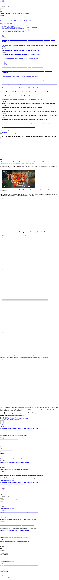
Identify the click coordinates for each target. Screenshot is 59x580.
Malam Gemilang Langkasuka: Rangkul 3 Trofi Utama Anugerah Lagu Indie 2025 (14, 31)
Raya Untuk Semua (11, 416)
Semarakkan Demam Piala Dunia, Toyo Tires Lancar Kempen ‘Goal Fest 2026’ (20, 76)
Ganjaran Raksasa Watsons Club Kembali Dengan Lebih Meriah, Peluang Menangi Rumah (14, 13)
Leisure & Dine (4, 61)
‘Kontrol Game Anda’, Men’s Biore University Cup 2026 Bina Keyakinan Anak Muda (22, 50)
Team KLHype (2, 424)
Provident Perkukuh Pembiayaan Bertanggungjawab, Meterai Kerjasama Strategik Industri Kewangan (16, 30)
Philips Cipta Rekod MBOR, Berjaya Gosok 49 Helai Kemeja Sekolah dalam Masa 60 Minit (14, 462)
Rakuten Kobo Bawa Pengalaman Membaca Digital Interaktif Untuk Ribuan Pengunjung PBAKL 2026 (26, 80)
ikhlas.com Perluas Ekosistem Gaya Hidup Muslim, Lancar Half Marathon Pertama (22, 107)
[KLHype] (3, 132)
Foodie (5, 63)
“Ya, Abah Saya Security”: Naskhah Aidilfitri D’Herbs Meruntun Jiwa (18, 127)
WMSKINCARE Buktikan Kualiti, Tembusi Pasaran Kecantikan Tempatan (20, 58)
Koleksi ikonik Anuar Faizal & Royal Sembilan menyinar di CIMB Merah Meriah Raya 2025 (14, 541)
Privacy (3, 574)
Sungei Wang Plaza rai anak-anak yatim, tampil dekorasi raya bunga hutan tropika (16, 418)
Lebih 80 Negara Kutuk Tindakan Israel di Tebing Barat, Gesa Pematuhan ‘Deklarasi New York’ (25, 91)
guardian (1, 416)
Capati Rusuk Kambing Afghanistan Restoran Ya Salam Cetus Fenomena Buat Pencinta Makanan (25, 119)
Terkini (5, 37)
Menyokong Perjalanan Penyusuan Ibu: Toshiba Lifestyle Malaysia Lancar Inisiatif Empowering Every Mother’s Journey (19, 20)
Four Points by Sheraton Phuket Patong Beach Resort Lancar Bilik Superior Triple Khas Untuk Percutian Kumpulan (29, 84)
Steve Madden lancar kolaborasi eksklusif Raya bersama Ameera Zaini (11, 458)
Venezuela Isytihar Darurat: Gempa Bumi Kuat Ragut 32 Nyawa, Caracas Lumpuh (21, 87)
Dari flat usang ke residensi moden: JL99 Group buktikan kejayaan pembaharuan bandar (14, 544)
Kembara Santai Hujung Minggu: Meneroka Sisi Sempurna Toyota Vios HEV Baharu (22, 67)
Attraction (5, 64)
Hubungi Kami (4, 573)
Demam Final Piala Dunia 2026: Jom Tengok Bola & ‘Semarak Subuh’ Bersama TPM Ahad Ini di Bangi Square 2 (28, 103)
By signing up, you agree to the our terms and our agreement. (12, 9)
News (3, 36)
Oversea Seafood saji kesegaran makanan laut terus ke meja (12, 419)
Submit (10, 577)
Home (3, 35)
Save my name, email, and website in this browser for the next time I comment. (12, 451)
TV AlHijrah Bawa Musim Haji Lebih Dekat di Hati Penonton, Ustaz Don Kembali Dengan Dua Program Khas (28, 123)
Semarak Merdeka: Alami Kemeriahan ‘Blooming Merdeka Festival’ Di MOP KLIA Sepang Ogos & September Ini (18, 519)
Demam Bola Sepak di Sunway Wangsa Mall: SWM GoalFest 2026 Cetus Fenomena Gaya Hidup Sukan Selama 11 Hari (30, 111)
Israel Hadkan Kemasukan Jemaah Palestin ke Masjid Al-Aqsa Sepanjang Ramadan (22, 95)
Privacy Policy (18, 9)
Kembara (5, 62)
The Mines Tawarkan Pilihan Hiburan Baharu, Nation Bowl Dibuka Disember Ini (21, 54)
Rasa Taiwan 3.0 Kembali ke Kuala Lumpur (8, 26)
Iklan (2, 575)
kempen (7, 416)
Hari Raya (4, 416)
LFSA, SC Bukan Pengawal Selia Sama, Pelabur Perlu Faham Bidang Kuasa (13, 28)
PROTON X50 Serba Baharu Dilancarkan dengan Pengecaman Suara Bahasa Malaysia (14, 469)
